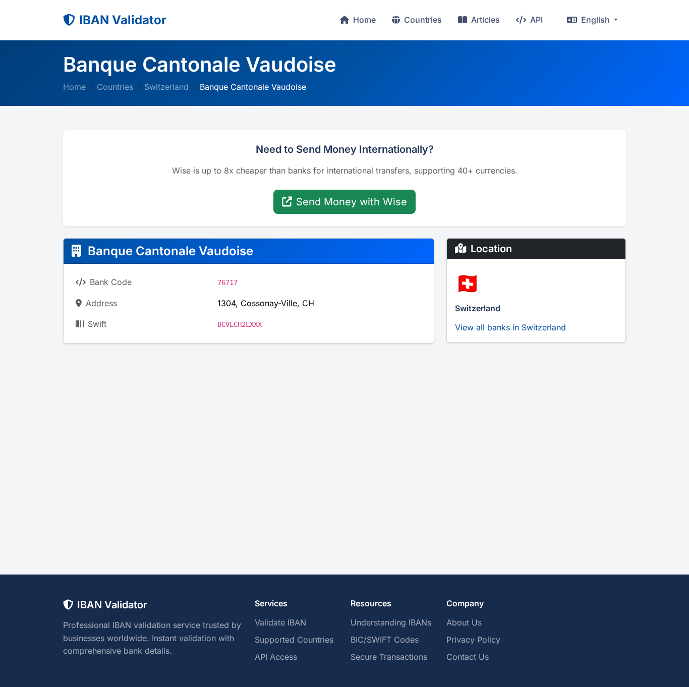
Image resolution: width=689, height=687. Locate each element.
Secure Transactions (389, 657)
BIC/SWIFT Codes (385, 640)
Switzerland (166, 87)
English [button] (595, 20)
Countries (422, 20)
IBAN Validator (122, 20)
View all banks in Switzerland (510, 327)
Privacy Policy (473, 640)
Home (363, 20)
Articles (484, 20)
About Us (464, 622)
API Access (276, 657)
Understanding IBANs (391, 622)
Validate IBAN (280, 622)
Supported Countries (294, 640)
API (535, 20)
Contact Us (467, 657)
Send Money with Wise (351, 202)
